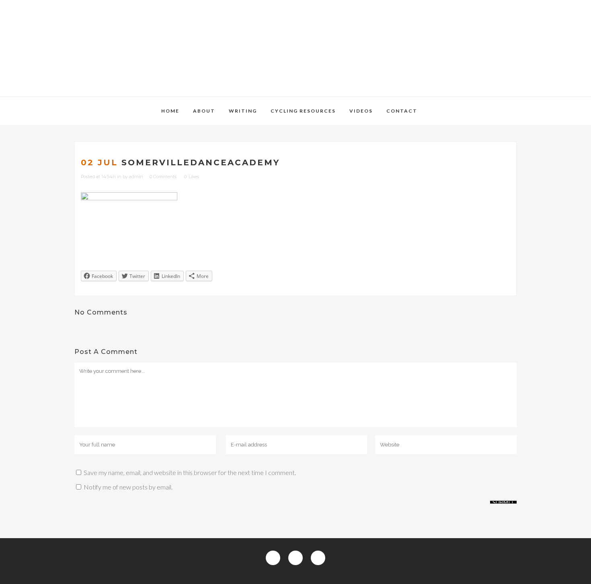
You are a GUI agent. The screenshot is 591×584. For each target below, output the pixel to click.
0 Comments (163, 176)
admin (136, 176)
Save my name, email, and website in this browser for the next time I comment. (190, 472)
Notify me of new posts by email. (128, 487)
